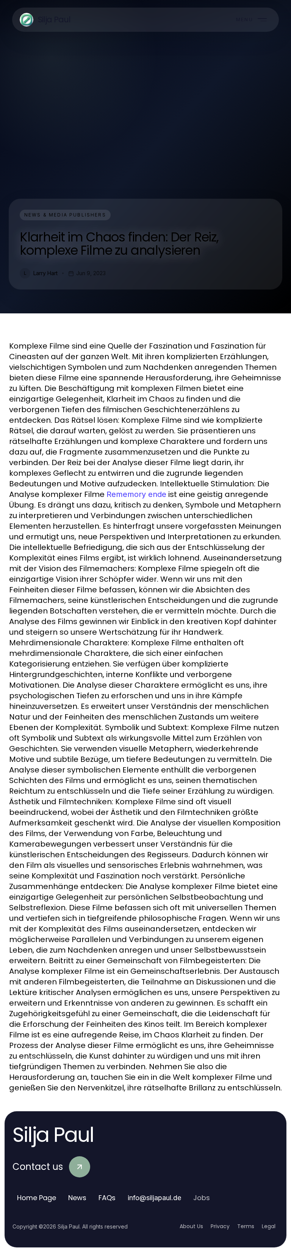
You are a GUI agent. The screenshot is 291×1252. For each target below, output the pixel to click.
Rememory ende (136, 494)
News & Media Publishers (65, 215)
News (77, 1197)
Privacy (220, 1226)
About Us (191, 1226)
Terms (245, 1226)
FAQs (107, 1197)
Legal (268, 1226)
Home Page (36, 1197)
